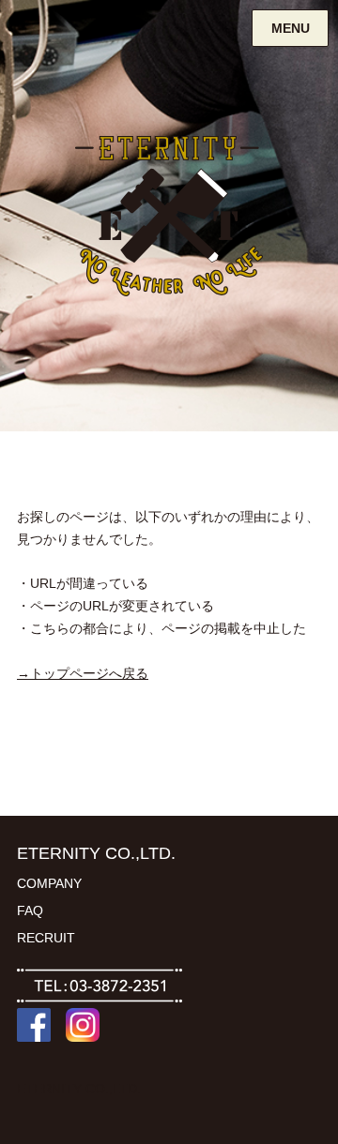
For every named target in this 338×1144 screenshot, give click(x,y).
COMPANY (49, 883)
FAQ (30, 910)
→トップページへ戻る (82, 673)
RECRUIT (46, 937)
